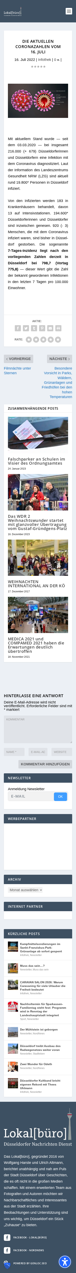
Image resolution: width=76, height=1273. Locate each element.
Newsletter (36, 955)
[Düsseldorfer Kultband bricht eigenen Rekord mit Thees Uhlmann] (13, 1083)
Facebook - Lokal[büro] (30, 1237)
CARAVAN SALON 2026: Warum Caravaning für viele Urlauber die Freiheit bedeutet (42, 986)
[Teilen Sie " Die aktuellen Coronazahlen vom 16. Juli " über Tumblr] (34, 328)
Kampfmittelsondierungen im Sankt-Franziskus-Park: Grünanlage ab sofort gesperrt (41, 947)
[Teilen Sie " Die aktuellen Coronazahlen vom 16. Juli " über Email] (50, 328)
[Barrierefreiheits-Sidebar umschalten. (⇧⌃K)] (65, 1262)
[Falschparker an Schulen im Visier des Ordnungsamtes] (38, 435)
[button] (69, 11)
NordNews (39, 1033)
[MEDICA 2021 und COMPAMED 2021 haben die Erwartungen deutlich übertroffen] (38, 615)
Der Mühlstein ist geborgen (39, 1029)
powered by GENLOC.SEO (30, 1263)
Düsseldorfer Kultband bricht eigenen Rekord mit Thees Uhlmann (40, 1084)
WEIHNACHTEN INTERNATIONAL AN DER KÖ (36, 583)
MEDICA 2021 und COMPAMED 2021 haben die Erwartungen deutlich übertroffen (36, 645)
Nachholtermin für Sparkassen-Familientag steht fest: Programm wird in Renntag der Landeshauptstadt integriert (43, 1009)
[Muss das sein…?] (13, 968)
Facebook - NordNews (28, 1250)
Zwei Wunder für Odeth (36, 1064)
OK (60, 796)
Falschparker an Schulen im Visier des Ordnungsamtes (36, 461)
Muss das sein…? (32, 965)
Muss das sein (41, 969)
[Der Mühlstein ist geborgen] (13, 1032)
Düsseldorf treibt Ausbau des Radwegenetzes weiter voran (40, 1047)
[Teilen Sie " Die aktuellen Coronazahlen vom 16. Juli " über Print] (58, 328)
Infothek (44, 60)
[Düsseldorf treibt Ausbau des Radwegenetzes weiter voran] (13, 1049)
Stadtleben (39, 1053)
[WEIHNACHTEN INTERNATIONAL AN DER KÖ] (38, 558)
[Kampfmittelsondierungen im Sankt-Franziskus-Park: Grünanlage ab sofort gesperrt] (13, 947)
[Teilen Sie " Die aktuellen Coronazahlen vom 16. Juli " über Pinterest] (42, 328)
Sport (23, 1019)
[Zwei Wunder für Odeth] (13, 1067)
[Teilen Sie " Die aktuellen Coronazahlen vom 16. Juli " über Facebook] (18, 328)
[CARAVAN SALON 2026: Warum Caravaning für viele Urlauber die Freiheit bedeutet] (13, 985)
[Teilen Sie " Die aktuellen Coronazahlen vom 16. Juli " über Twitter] (26, 328)
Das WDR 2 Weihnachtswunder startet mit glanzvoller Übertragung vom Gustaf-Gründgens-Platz (37, 522)
